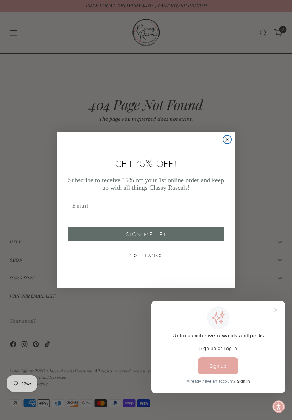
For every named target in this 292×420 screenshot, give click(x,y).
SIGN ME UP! (146, 234)
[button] (278, 406)
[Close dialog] (227, 139)
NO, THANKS (146, 255)
